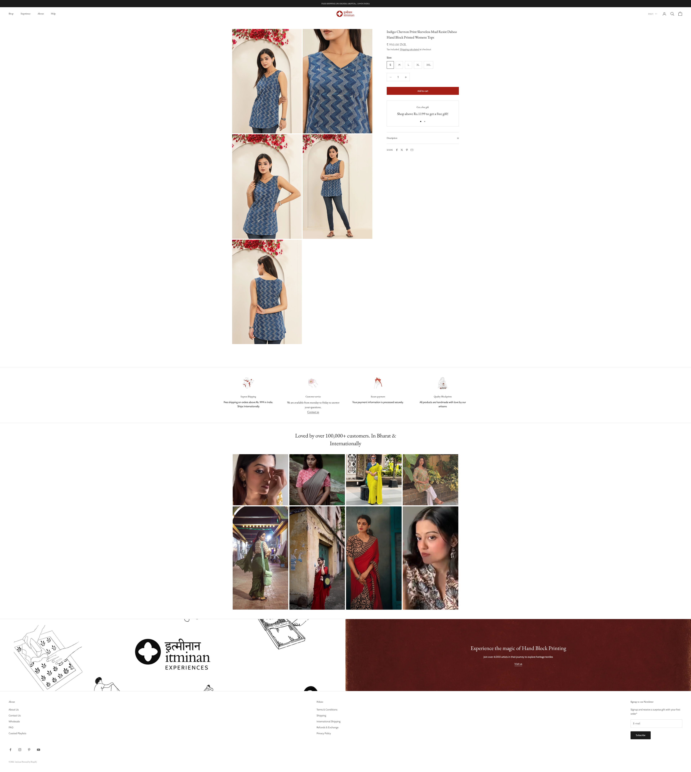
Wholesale (14, 721)
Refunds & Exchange (327, 727)
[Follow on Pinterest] (29, 749)
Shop (11, 13)
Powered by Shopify (29, 761)
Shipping (321, 715)
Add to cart (422, 90)
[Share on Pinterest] (406, 149)
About (41, 13)
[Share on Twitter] (401, 149)
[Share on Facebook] (396, 149)
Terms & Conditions (327, 709)
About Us (14, 709)
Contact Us (15, 715)
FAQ (11, 727)
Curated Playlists (17, 733)
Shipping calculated (409, 49)
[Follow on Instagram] (20, 749)
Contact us (313, 412)
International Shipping (328, 721)
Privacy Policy (324, 733)
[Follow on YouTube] (38, 749)
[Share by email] (411, 149)
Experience (25, 13)
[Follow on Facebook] (10, 749)
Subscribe (640, 735)
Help (53, 13)
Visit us (518, 663)
